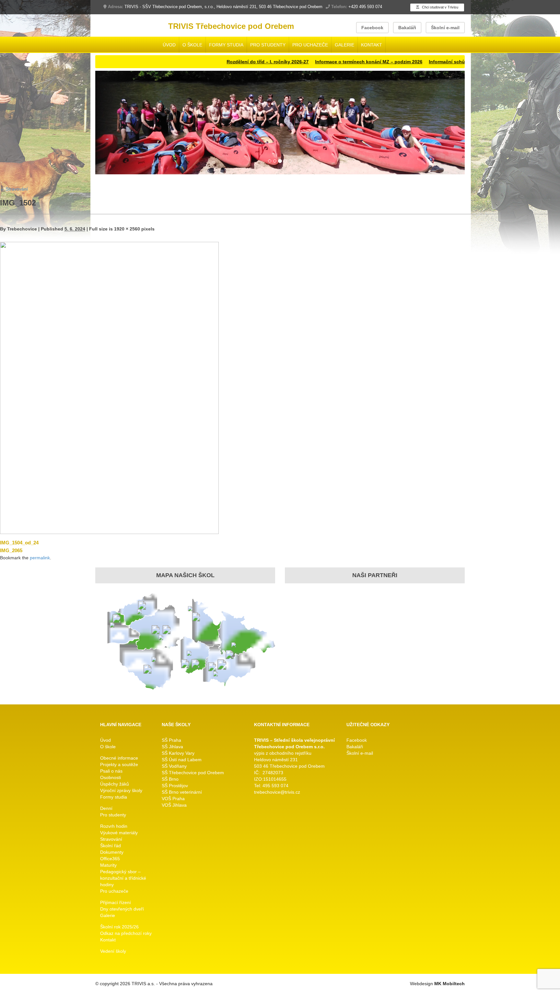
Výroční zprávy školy (121, 790)
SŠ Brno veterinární (182, 792)
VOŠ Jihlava (174, 805)
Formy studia (226, 44)
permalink (40, 557)
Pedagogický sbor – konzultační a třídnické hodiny (123, 878)
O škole (192, 44)
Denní (106, 808)
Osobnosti (110, 777)
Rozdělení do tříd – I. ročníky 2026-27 (237, 61)
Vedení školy (113, 951)
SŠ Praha (171, 740)
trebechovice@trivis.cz (277, 792)
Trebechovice (22, 228)
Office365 (110, 858)
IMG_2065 (11, 550)
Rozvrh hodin (113, 826)
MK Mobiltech (449, 983)
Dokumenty (111, 852)
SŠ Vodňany (174, 766)
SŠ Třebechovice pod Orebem (193, 772)
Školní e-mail (445, 27)
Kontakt (371, 44)
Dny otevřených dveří (122, 909)
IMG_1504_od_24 (19, 542)
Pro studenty (268, 44)
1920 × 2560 (127, 228)
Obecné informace (119, 758)
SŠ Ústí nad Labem (182, 759)
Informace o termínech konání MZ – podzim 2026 (338, 61)
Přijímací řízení (115, 902)
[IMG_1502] (109, 387)
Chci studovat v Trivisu (439, 7)
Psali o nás (111, 771)
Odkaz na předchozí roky (126, 933)
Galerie (344, 44)
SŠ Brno (170, 779)
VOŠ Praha (173, 798)
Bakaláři (407, 27)
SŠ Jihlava (172, 746)
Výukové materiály (119, 832)
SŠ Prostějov (175, 785)
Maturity (108, 865)
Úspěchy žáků (114, 784)
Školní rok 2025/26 (119, 926)
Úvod (169, 44)
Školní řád (110, 845)
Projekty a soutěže (119, 764)
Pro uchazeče (310, 44)
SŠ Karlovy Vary (178, 753)
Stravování (14, 189)
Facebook (372, 27)
